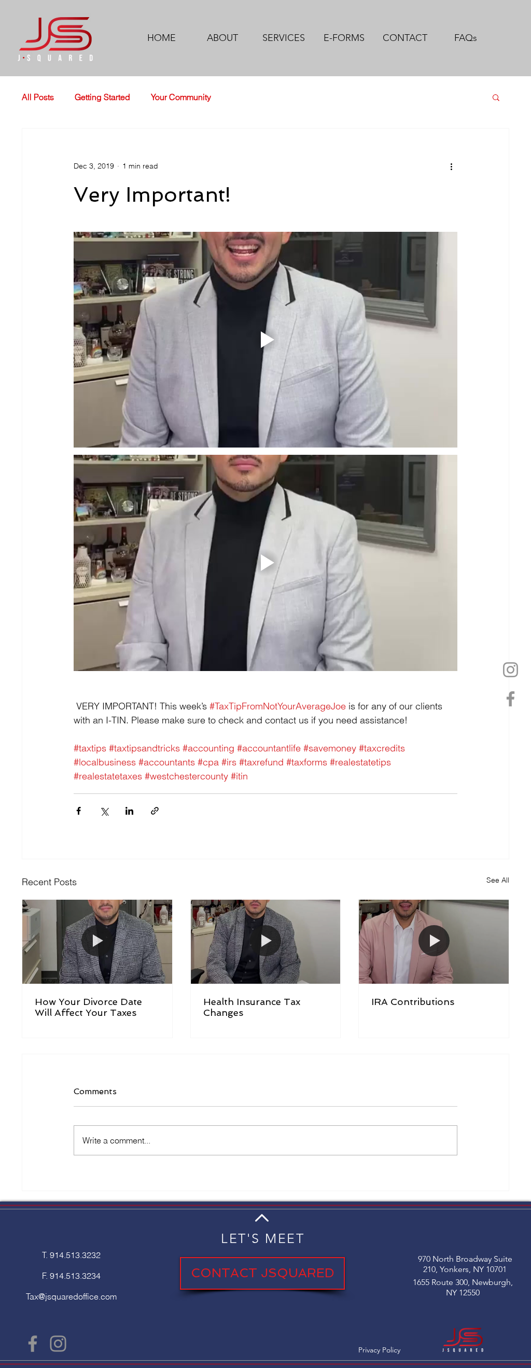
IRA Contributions (412, 1001)
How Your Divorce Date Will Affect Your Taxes (88, 1007)
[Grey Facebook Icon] (510, 699)
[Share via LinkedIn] (129, 811)
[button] (496, 97)
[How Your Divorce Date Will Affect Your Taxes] (97, 942)
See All (497, 880)
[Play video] (265, 340)
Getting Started (102, 97)
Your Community (181, 97)
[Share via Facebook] (78, 811)
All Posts (38, 97)
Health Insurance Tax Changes (251, 1007)
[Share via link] (155, 811)
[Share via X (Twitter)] (104, 811)
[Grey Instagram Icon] (510, 670)
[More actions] (451, 166)
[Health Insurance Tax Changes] (266, 942)
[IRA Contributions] (434, 942)
